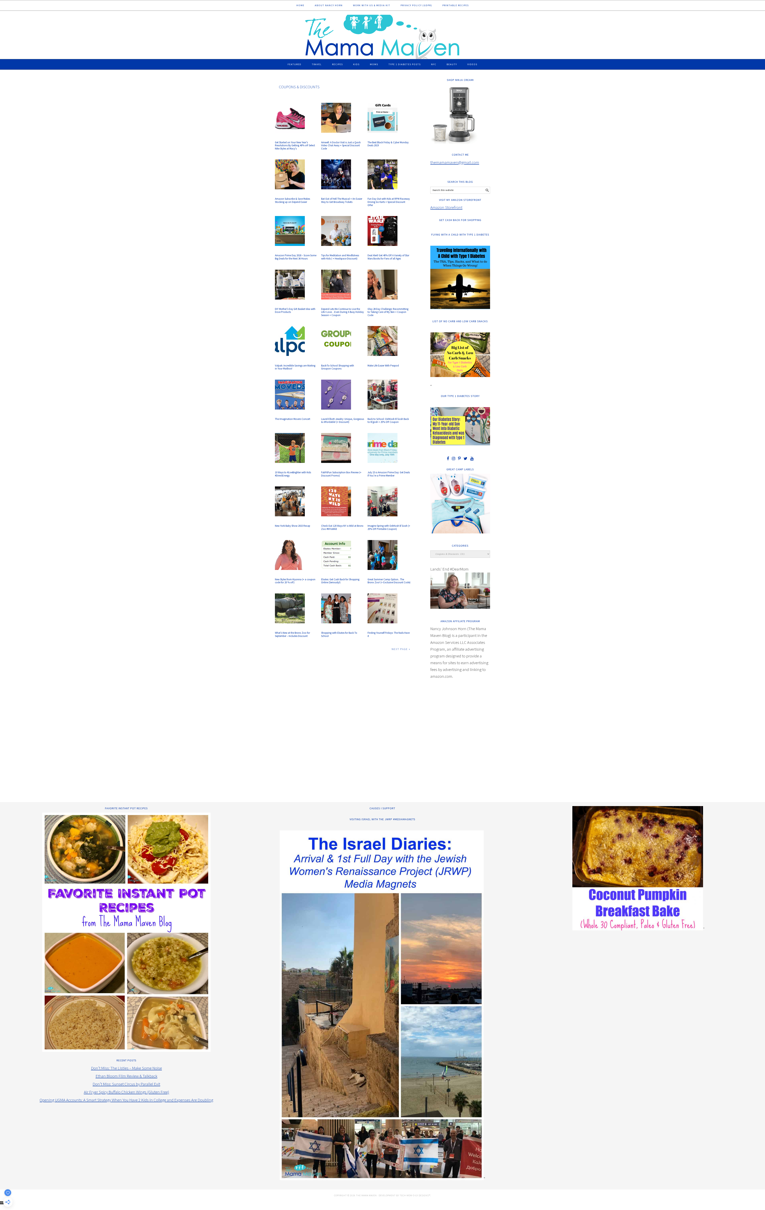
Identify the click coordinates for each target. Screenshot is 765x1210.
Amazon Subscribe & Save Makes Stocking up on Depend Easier (292, 200)
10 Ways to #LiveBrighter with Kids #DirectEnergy (293, 474)
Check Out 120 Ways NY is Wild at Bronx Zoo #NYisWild (342, 527)
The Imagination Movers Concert (292, 419)
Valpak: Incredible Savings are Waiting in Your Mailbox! (295, 367)
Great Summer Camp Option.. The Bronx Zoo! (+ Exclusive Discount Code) (389, 581)
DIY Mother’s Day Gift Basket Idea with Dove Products (295, 310)
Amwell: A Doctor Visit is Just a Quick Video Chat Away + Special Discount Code (341, 145)
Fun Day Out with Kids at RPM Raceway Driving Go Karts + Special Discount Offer (389, 202)
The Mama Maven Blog (382, 35)
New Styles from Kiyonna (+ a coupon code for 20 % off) (295, 581)
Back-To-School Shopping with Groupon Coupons (337, 367)
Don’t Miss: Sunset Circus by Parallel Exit (126, 1084)
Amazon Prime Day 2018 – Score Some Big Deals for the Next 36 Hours (295, 257)
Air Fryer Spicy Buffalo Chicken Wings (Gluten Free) (126, 1092)
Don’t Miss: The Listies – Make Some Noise (126, 1068)
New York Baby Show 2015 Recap (292, 525)
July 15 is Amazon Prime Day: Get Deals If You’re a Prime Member (389, 474)
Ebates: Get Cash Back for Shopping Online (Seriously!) (340, 581)
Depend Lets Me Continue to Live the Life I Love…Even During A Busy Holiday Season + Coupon (342, 312)
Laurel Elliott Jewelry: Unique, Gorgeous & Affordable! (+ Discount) (342, 420)
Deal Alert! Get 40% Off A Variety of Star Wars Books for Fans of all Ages (388, 257)
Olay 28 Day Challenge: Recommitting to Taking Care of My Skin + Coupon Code (388, 312)
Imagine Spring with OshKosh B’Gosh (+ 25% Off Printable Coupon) (389, 527)
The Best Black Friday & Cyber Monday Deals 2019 (388, 144)
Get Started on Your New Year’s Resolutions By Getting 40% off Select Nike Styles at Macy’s (295, 145)
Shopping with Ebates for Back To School (339, 634)
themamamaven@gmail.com (454, 162)
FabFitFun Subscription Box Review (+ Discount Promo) (341, 474)
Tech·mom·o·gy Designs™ (415, 1195)
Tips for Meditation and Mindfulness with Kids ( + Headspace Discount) (340, 257)
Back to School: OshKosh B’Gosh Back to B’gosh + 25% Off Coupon (388, 420)
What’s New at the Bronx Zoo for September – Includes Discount (292, 634)
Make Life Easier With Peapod (383, 365)
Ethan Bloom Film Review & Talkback (126, 1076)
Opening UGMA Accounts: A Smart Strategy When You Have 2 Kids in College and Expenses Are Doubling (126, 1100)
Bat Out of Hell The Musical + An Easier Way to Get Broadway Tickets (341, 200)
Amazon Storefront (446, 207)
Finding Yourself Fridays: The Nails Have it (389, 634)
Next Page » (401, 649)
